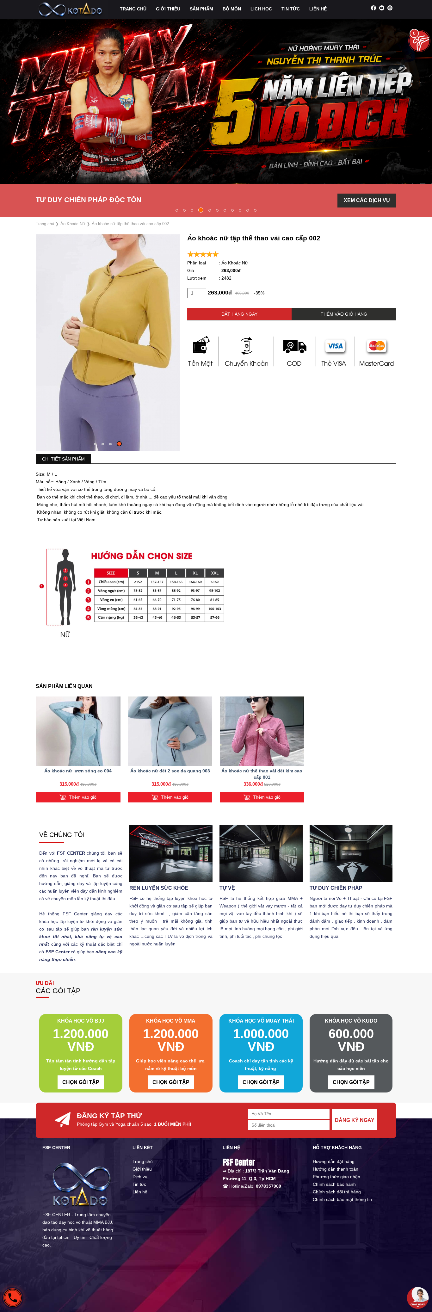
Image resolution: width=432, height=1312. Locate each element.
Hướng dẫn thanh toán (335, 1169)
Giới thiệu (142, 1169)
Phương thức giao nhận (336, 1176)
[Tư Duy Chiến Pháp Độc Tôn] (216, 100)
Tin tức (290, 8)
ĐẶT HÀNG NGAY (239, 314)
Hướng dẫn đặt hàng (334, 1161)
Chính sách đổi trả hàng (337, 1191)
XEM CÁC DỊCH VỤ (367, 200)
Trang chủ (133, 8)
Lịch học (261, 8)
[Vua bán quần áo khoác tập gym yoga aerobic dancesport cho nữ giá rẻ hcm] (78, 731)
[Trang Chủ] (72, 9)
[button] (177, 210)
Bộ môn (232, 8)
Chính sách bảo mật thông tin (342, 1199)
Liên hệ (318, 8)
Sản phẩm (201, 8)
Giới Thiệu (168, 8)
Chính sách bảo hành (334, 1184)
